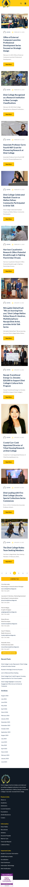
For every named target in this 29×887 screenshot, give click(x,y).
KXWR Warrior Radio (7, 856)
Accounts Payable (6, 835)
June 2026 (4, 702)
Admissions (4, 805)
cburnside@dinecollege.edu (8, 588)
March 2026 (4, 712)
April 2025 (4, 748)
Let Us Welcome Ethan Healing (9, 673)
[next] (27, 573)
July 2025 (4, 738)
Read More (9, 64)
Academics (4, 803)
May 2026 (4, 705)
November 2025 (5, 725)
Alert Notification (6, 868)
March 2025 (4, 752)
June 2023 (4, 762)
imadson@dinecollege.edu (8, 635)
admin (8, 32)
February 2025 (5, 755)
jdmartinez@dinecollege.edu (9, 600)
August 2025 (4, 735)
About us (3, 799)
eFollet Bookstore (6, 814)
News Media (4, 826)
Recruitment (4, 829)
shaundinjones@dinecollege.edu (10, 647)
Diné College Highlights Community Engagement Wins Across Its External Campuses (11, 684)
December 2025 (5, 722)
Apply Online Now (9, 653)
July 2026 (4, 699)
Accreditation (4, 859)
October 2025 (5, 728)
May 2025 (4, 745)
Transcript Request (6, 841)
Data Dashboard (5, 862)
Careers (3, 817)
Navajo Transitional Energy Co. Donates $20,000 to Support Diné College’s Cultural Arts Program (14, 380)
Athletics (3, 832)
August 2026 (4, 695)
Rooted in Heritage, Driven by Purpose (11, 669)
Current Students (5, 808)
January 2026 (5, 719)
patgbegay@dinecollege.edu (9, 612)
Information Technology (7, 865)
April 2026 (4, 709)
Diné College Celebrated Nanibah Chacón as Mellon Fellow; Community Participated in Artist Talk (14, 200)
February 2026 (5, 715)
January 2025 (5, 758)
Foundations (4, 811)
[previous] (2, 573)
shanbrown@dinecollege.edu (9, 623)
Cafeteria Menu (5, 844)
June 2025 (4, 742)
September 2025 (5, 732)
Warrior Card (4, 838)
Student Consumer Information (9, 853)
